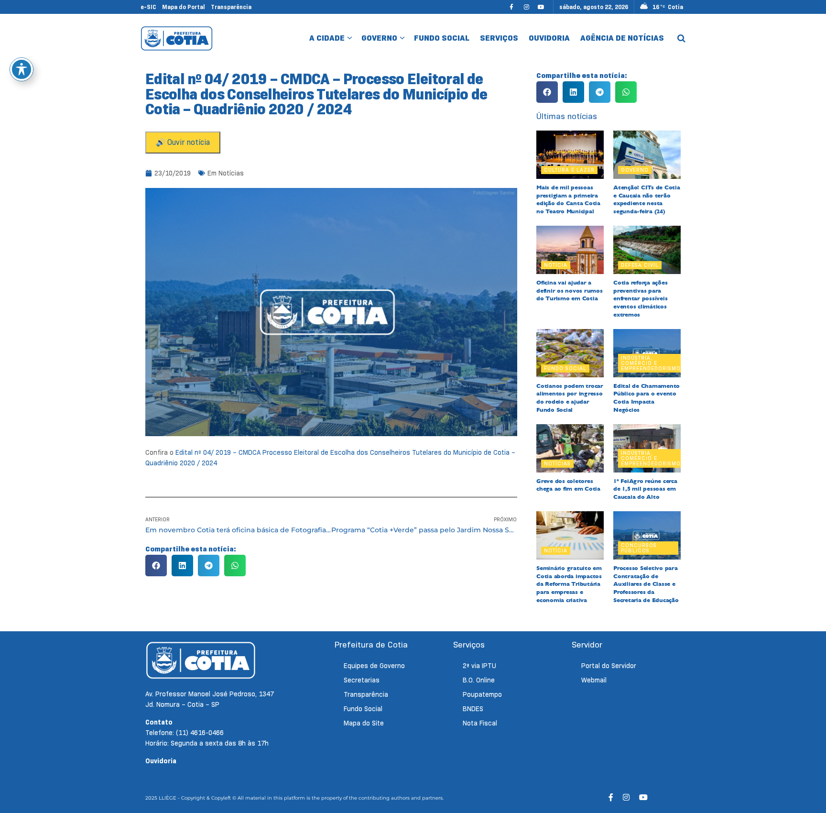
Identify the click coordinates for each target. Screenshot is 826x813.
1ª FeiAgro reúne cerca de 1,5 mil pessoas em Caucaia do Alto (645, 489)
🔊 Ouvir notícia (183, 142)
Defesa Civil (640, 265)
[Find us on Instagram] (526, 7)
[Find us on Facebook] (511, 7)
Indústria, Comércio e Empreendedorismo (651, 363)
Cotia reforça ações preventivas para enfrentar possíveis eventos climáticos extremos (640, 298)
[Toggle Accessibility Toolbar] (21, 69)
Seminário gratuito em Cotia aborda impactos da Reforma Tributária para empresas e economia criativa (569, 584)
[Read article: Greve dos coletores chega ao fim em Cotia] (570, 448)
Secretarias (362, 680)
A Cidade (327, 38)
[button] (156, 565)
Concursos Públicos (639, 548)
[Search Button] (681, 38)
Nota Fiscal (480, 723)
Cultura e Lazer (569, 169)
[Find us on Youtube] (541, 7)
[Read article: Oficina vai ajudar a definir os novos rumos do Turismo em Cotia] (570, 250)
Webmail (594, 680)
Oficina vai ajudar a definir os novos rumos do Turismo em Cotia (569, 290)
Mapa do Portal (183, 7)
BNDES (473, 708)
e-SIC (148, 7)
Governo (379, 38)
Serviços (499, 38)
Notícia (555, 265)
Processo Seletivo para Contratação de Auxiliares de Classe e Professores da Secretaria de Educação (646, 584)
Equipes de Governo (374, 665)
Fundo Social (441, 38)
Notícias (231, 173)
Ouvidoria (549, 38)
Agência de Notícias (622, 38)
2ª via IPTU (479, 665)
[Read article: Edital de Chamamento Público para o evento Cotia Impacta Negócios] (647, 353)
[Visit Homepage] (177, 38)
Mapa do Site (364, 723)
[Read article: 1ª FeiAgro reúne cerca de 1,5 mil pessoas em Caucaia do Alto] (647, 448)
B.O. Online (479, 680)
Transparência (231, 7)
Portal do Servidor (608, 665)
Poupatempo (482, 694)
